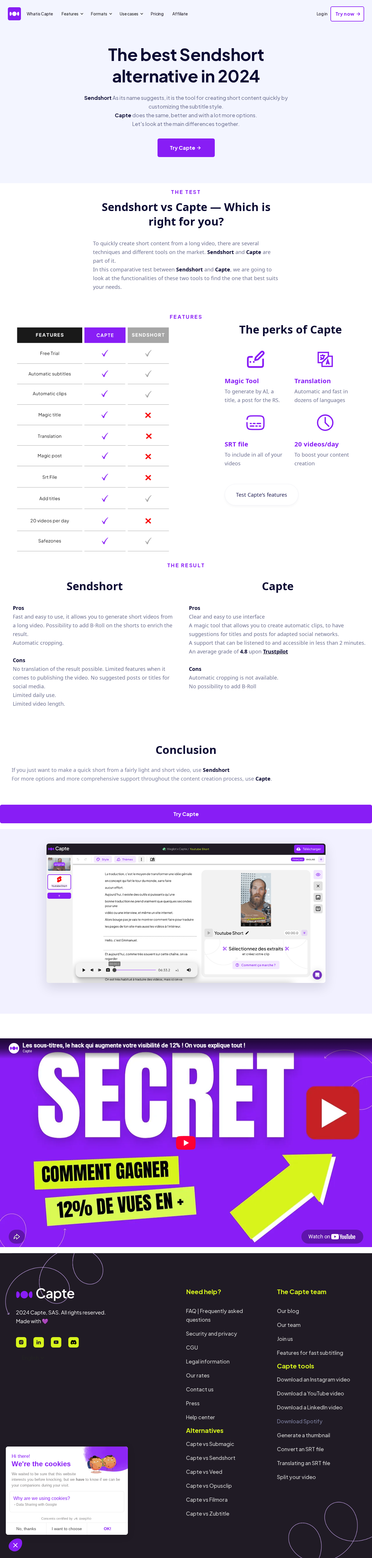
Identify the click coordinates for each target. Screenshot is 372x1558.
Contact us (200, 1389)
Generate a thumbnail (303, 1435)
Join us (285, 1338)
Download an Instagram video (313, 1379)
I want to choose (67, 1528)
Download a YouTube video (310, 1393)
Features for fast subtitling (310, 1352)
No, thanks (26, 1528)
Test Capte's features (261, 494)
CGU (192, 1347)
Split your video (296, 1477)
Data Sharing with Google (36, 1505)
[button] (15, 1545)
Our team (289, 1324)
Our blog (288, 1310)
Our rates (198, 1375)
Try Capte (186, 813)
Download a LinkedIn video (310, 1407)
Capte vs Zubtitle (207, 1513)
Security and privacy (211, 1333)
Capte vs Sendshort (210, 1457)
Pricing (157, 13)
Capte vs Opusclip (209, 1485)
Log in (322, 13)
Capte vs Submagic (210, 1443)
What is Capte (40, 13)
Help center (200, 1417)
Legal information (208, 1361)
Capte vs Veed (204, 1471)
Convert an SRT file (300, 1449)
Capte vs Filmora (207, 1499)
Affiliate (180, 13)
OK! (107, 1528)
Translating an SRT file (303, 1463)
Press (193, 1403)
